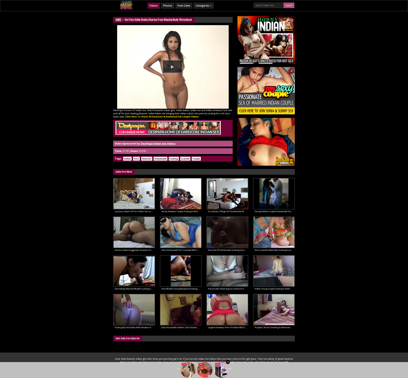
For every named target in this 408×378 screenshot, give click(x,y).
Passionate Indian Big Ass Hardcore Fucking (228, 288)
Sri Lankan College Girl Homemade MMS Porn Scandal (228, 211)
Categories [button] (203, 5)
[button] (172, 66)
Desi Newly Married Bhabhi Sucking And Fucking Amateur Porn (135, 288)
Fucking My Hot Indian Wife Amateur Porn (134, 327)
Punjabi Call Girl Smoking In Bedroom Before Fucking (275, 327)
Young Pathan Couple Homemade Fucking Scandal (275, 211)
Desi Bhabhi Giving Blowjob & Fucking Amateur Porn (181, 288)
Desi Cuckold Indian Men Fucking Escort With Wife (275, 250)
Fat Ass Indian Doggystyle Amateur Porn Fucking (135, 250)
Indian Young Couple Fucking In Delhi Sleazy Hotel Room (275, 288)
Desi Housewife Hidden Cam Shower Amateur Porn (181, 327)
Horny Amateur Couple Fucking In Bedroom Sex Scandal (181, 211)
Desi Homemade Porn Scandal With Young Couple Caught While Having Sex (181, 250)
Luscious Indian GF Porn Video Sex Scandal (135, 211)
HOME (118, 19)
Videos (153, 5)
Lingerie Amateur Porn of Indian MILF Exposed (228, 327)
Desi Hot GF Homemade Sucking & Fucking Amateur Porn (228, 250)
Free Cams (184, 5)
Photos (167, 5)
